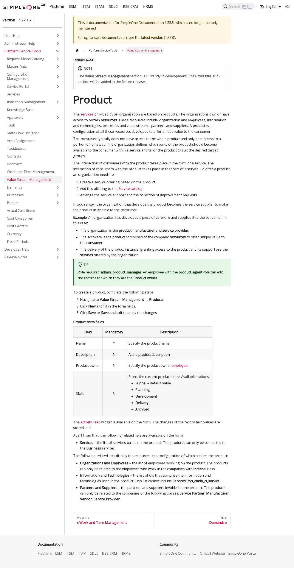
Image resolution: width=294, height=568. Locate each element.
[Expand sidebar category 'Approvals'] (57, 117)
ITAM (99, 6)
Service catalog (130, 188)
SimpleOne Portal (242, 553)
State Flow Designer (23, 133)
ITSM (85, 6)
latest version (152, 37)
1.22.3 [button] (23, 20)
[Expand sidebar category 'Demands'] (57, 187)
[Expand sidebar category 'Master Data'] (57, 66)
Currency (14, 233)
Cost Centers (17, 226)
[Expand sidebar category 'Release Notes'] (57, 257)
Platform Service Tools (22, 51)
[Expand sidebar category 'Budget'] (57, 202)
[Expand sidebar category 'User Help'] (57, 35)
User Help (12, 35)
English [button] (271, 6)
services (86, 114)
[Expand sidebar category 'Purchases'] (57, 195)
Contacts (14, 156)
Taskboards (16, 148)
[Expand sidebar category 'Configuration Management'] (57, 76)
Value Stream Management (29, 179)
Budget (13, 202)
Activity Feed (90, 422)
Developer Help (16, 249)
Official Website (212, 553)
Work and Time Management (30, 171)
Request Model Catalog (25, 58)
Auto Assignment (21, 140)
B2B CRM (130, 6)
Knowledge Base (20, 109)
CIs (151, 475)
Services (13, 94)
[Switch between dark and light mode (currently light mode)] (287, 6)
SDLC (113, 6)
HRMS (148, 6)
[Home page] (77, 50)
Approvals (15, 117)
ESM (72, 6)
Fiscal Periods (18, 241)
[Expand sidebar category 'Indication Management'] (57, 101)
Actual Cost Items (21, 210)
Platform (57, 6)
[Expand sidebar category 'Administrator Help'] (57, 43)
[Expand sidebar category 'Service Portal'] (57, 86)
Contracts (15, 164)
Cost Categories (20, 218)
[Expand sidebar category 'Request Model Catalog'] (57, 58)
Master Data (17, 66)
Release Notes (16, 257)
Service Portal (18, 86)
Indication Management (26, 102)
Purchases (15, 195)
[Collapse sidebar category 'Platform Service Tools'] (57, 51)
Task (11, 125)
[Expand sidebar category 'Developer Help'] (57, 249)
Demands (14, 187)
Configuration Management (18, 76)
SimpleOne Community (178, 553)
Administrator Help (19, 43)
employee (179, 365)
